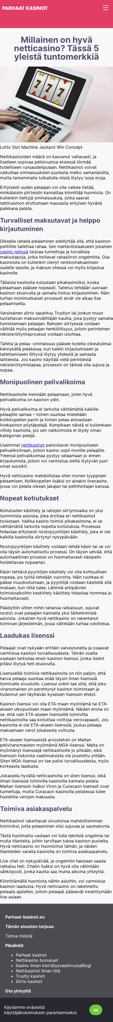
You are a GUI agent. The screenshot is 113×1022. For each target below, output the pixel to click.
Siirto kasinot (29, 981)
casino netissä (14, 251)
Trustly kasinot (30, 976)
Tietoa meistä (18, 936)
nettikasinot (33, 445)
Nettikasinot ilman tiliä (38, 970)
